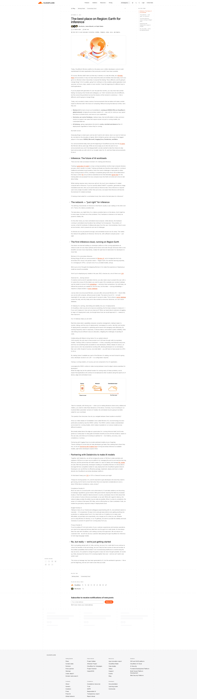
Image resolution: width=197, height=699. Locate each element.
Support (111, 671)
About (67, 684)
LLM (122, 273)
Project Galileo (91, 661)
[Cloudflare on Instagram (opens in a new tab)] (94, 585)
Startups (68, 671)
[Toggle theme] (136, 3)
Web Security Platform (137, 675)
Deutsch (92, 32)
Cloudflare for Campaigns (94, 666)
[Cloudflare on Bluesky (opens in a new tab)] (100, 585)
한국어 (111, 32)
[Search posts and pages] (139, 3)
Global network (70, 696)
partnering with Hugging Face (88, 446)
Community (112, 689)
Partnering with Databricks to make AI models (145, 25)
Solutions (94, 2)
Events (111, 673)
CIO (87, 475)
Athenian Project (92, 663)
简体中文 (118, 32)
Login (143, 2)
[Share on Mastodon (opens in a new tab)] (46, 564)
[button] (98, 389)
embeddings (93, 284)
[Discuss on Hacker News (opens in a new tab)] (46, 561)
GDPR (89, 689)
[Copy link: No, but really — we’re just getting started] (70, 542)
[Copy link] (52, 564)
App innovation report (115, 661)
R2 (82, 174)
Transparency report (93, 694)
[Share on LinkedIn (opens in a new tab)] (52, 561)
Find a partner (70, 668)
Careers (68, 686)
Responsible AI (91, 691)
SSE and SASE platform (137, 661)
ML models (121, 462)
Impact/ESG (90, 671)
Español (97, 32)
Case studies (112, 666)
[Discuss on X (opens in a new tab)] (49, 561)
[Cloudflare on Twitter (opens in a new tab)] (85, 585)
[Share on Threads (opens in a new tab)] (49, 564)
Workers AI (100, 258)
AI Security (133, 666)
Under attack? (70, 673)
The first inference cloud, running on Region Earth (146, 20)
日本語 (107, 32)
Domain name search (72, 676)
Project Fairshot (91, 668)
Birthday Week (81, 8)
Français (102, 32)
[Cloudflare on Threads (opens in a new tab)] (103, 585)
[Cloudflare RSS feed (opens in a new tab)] (82, 585)
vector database (92, 288)
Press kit (68, 694)
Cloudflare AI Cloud (136, 663)
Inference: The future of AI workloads (146, 11)
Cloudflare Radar (114, 663)
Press (67, 691)
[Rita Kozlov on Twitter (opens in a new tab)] (83, 589)
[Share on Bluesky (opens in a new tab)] (55, 561)
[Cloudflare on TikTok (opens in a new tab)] (106, 585)
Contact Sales (150, 2)
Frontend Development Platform (139, 668)
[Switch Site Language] (132, 2)
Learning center (113, 686)
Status (110, 668)
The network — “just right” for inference (145, 15)
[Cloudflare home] (46, 3)
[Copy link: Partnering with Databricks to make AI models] (70, 454)
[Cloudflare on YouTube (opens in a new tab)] (91, 585)
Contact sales (69, 663)
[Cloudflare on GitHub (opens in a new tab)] (97, 585)
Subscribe (109, 602)
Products (87, 2)
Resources (103, 2)
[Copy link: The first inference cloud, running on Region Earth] (70, 242)
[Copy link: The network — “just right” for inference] (70, 202)
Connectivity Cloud (91, 8)
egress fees (115, 174)
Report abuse (91, 696)
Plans (67, 661)
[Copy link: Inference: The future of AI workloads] (70, 158)
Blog (110, 676)
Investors (68, 689)
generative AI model (83, 166)
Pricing (110, 2)
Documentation (113, 684)
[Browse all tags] (125, 8)
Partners (68, 666)
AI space (122, 143)
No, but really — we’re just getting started (145, 29)
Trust (88, 686)
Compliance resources (93, 684)
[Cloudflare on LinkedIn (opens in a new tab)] (88, 585)
